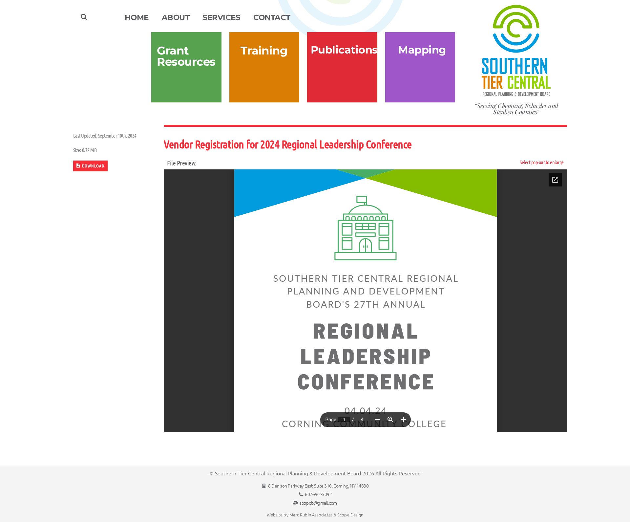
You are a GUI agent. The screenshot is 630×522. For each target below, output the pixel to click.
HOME (137, 17)
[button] (84, 17)
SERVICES (221, 17)
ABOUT (176, 17)
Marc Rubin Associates (311, 514)
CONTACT (271, 17)
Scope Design (350, 514)
